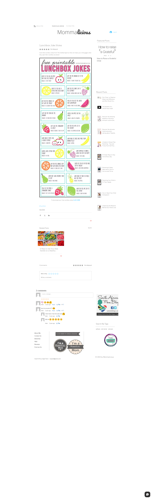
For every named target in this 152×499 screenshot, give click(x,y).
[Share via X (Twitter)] (44, 215)
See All (90, 228)
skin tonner (104, 329)
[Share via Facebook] (40, 215)
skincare (110, 329)
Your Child (42, 210)
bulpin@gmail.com (55, 359)
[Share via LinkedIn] (49, 215)
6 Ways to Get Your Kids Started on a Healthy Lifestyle (49, 250)
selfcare (98, 329)
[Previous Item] (100, 50)
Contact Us (37, 336)
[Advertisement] (53, 12)
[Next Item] (115, 50)
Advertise (37, 338)
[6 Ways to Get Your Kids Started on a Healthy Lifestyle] (51, 238)
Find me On (38, 347)
